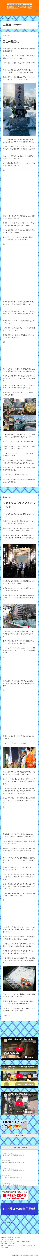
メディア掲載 (4, 1247)
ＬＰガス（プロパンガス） (8, 1239)
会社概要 (3, 1237)
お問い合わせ (31, 1245)
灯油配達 (17, 1237)
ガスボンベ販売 (25, 1241)
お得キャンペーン (13, 1245)
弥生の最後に (11, 41)
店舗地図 (10, 1237)
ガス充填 (16, 1241)
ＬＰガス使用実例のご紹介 (8, 1243)
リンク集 (22, 1245)
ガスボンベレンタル (6, 1241)
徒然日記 (3, 1245)
